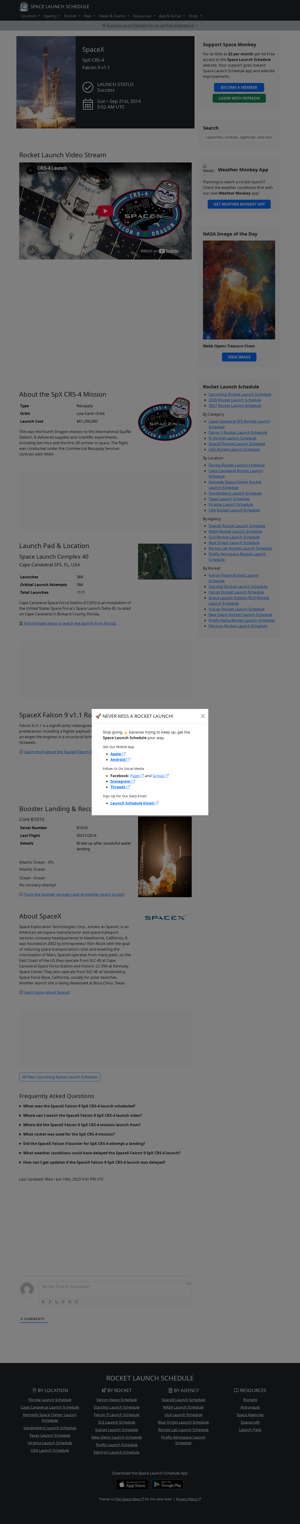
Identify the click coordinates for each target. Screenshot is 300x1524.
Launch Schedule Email (132, 803)
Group (159, 775)
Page (135, 775)
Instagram (120, 781)
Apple (116, 753)
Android (118, 759)
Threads (118, 787)
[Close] (202, 716)
